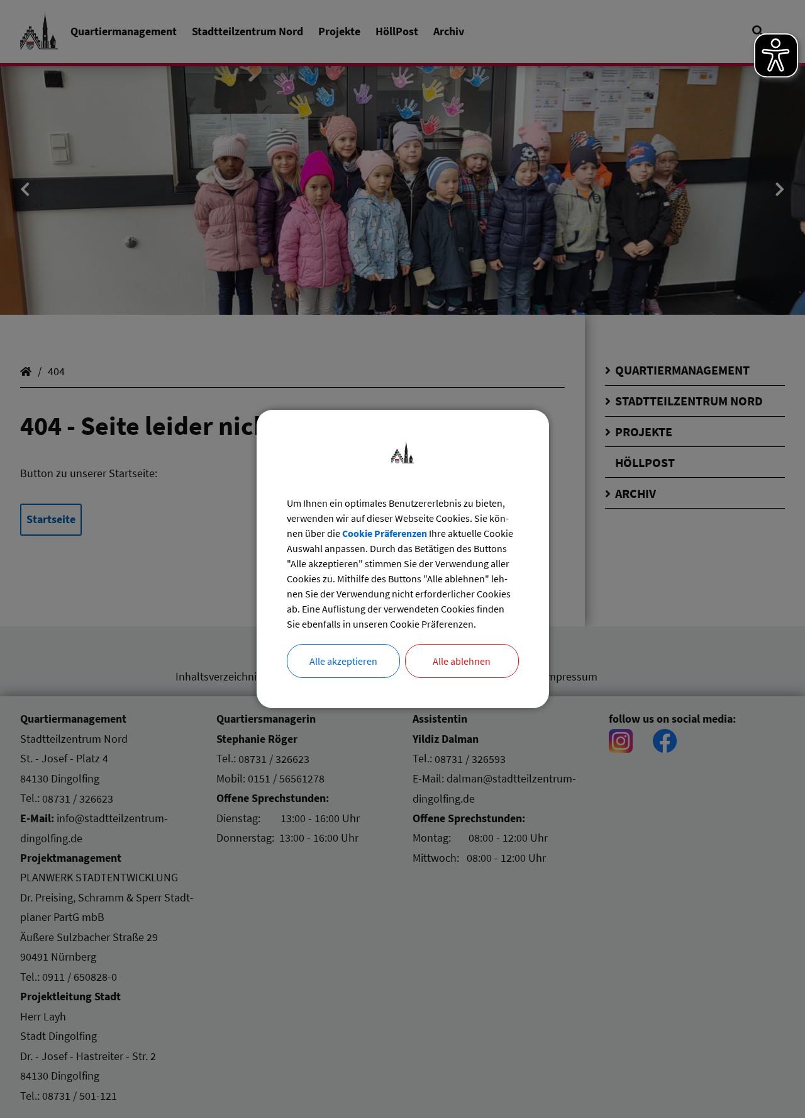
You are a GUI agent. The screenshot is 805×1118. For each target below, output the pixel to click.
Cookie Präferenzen (384, 533)
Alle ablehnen (462, 661)
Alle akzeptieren (343, 661)
